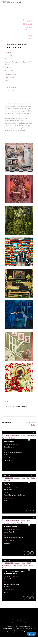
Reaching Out (9, 441)
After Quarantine (10, 526)
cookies (29, 630)
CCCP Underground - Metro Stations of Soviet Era (14, 572)
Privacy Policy (18, 630)
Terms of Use (11, 630)
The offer (7, 484)
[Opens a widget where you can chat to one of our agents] (31, 634)
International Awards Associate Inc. (22, 631)
